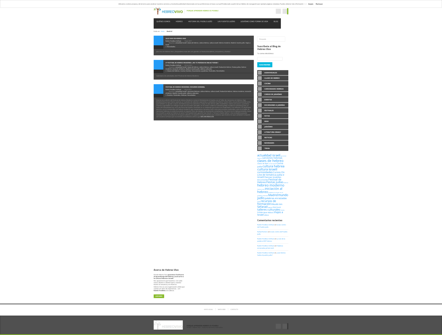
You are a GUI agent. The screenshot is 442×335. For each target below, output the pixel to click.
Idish (266, 121)
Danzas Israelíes (273, 177)
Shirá (274, 207)
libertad (265, 195)
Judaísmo (268, 127)
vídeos (266, 215)
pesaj (258, 201)
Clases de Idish (262, 163)
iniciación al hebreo (178, 69)
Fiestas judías (236, 67)
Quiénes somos (163, 21)
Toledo (282, 210)
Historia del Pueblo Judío (200, 21)
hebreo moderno (224, 43)
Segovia (270, 207)
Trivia (267, 148)
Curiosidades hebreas (274, 89)
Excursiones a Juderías (200, 71)
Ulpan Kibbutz (268, 212)
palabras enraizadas (276, 198)
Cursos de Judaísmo (273, 94)
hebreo (286, 182)
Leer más (158, 296)
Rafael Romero (262, 232)
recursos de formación (266, 202)
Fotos (267, 116)
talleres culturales (206, 69)
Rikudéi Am (276, 204)
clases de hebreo (193, 43)
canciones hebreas (193, 91)
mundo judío (240, 43)
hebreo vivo (261, 189)
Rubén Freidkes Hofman (173, 41)
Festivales (212, 71)
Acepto (310, 4)
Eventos (188, 71)
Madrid (233, 43)
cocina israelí (272, 163)
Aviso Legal (208, 309)
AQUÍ (305, 4)
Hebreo (179, 21)
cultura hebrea (204, 43)
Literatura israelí (272, 132)
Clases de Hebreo (173, 71)
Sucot (279, 207)
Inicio (162, 31)
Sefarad (262, 207)
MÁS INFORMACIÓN (207, 117)
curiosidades (265, 172)
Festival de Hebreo (225, 67)
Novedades (171, 47)
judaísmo (271, 192)
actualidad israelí (181, 43)
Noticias (184, 95)
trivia (259, 212)
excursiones (262, 179)
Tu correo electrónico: (265, 53)
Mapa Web (221, 309)
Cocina (182, 71)
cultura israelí (213, 43)
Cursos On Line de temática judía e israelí (271, 175)
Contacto (234, 309)
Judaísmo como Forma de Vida (254, 21)
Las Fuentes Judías (226, 21)
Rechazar (319, 4)
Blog (276, 21)
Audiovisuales (270, 73)
